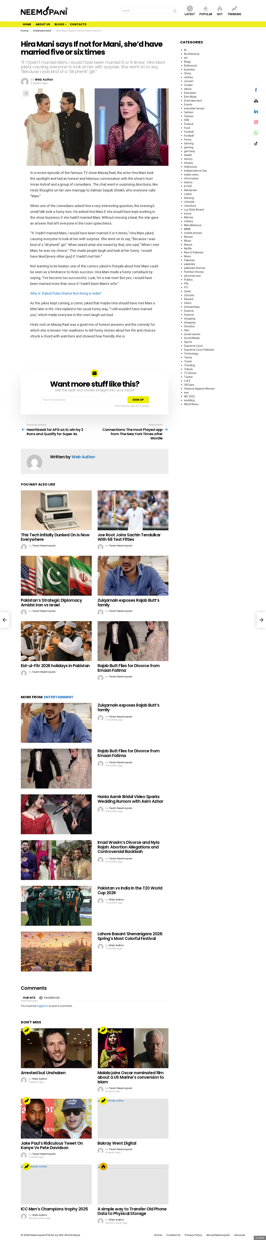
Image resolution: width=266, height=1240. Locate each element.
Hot (220, 14)
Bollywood (190, 65)
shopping (189, 318)
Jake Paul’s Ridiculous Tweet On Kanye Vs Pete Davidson (52, 1145)
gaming (188, 147)
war (186, 392)
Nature (188, 244)
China (187, 73)
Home (27, 24)
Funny (187, 139)
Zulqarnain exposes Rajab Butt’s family (128, 602)
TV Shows (190, 373)
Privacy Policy (193, 1235)
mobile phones (193, 232)
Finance (189, 124)
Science (189, 310)
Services (239, 1235)
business (189, 69)
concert (188, 81)
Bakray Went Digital (117, 1143)
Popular (205, 14)
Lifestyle (189, 201)
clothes (188, 77)
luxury (187, 213)
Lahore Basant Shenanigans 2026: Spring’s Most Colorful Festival (130, 936)
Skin (186, 330)
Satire (187, 303)
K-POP (188, 186)
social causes (192, 334)
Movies (188, 236)
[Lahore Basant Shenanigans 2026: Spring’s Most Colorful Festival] (56, 951)
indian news (191, 174)
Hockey (188, 162)
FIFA (186, 120)
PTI (186, 287)
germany (189, 151)
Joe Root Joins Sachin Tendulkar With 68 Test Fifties (129, 537)
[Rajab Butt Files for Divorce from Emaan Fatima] (133, 641)
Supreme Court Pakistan (199, 349)
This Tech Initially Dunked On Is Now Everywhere (55, 537)
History (188, 159)
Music (187, 240)
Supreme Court (193, 345)
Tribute (188, 369)
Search (175, 12)
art (186, 57)
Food (187, 127)
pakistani (189, 264)
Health (188, 155)
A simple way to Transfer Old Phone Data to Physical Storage (132, 1211)
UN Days (189, 384)
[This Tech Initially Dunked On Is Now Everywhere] (56, 510)
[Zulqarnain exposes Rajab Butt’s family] (133, 576)
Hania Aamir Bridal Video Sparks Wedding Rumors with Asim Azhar (130, 799)
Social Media (192, 338)
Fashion (189, 116)
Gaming (189, 143)
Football (189, 135)
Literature (190, 205)
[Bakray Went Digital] (133, 1119)
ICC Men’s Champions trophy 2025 (54, 1209)
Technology (191, 353)
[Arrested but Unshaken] (56, 1048)
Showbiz (189, 326)
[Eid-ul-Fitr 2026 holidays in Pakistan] (56, 641)
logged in (42, 1005)
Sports (188, 341)
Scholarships (192, 306)
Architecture (191, 53)
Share (26, 93)
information (191, 178)
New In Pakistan (193, 252)
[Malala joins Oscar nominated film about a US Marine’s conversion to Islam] (133, 1048)
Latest (190, 14)
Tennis (188, 357)
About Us (43, 24)
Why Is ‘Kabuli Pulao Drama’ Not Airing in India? (65, 293)
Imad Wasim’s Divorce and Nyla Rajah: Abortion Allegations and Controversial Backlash (128, 847)
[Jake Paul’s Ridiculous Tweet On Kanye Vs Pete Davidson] (56, 1119)
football (189, 131)
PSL (186, 283)
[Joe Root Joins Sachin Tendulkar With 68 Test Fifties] (133, 510)
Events (188, 104)
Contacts (78, 24)
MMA (187, 229)
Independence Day (195, 170)
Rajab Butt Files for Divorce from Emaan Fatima (129, 668)
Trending (234, 14)
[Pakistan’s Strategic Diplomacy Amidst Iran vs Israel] (56, 576)
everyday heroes (194, 108)
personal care (192, 275)
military (188, 221)
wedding (189, 400)
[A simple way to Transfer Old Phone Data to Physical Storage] (133, 1184)
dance (188, 88)
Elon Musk (190, 96)
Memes (188, 217)
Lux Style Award (194, 209)
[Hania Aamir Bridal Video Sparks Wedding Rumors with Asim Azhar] (56, 814)
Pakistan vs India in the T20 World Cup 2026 (130, 890)
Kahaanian (190, 190)
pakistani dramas (194, 268)
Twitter (188, 376)
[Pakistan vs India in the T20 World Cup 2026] (56, 906)
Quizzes (189, 295)
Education (190, 92)
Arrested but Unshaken (43, 1073)
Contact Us (173, 1235)
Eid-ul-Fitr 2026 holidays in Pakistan (55, 665)
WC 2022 (189, 396)
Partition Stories (194, 271)
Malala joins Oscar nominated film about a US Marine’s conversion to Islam (131, 1077)
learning (189, 197)
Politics (188, 279)
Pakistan (189, 260)
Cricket (188, 85)
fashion (188, 112)
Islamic (188, 182)
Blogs (59, 24)
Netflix (188, 248)
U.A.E (187, 380)
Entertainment (58, 697)
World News (191, 404)
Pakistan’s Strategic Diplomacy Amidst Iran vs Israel (51, 602)
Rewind (188, 299)
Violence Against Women (199, 388)
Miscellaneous (193, 225)
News (187, 256)
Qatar (187, 291)
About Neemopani (218, 1235)
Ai (185, 50)
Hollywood (190, 166)
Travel (188, 361)
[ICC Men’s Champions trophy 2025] (56, 1184)
